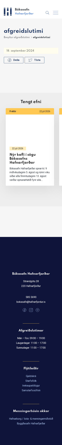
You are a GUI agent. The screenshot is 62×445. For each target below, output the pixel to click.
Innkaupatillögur (31, 385)
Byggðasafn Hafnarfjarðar (31, 423)
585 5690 (31, 297)
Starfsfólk (31, 380)
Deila (16, 60)
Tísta (37, 60)
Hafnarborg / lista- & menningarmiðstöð (31, 418)
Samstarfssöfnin (31, 390)
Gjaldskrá (31, 376)
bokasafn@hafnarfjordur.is (31, 301)
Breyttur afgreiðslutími (17, 37)
